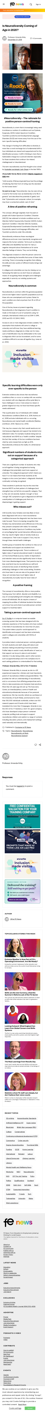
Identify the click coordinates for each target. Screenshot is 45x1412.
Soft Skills (27, 1185)
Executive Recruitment (11, 1290)
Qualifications (19, 1181)
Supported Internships (21, 1189)
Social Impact (8, 1277)
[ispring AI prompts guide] (22, 841)
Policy (32, 1176)
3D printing (10, 1118)
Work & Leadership (10, 1273)
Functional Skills (32, 1145)
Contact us (7, 1246)
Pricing (5, 1317)
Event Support (8, 1327)
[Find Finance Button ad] (22, 891)
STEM (8, 1189)
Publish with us (8, 1251)
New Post (6, 1354)
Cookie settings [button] (15, 1408)
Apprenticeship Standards (26, 1118)
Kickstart (21, 1154)
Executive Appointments (11, 1288)
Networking (7, 1381)
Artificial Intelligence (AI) (14, 1123)
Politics (8, 1181)
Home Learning (27, 1149)
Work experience (12, 1203)
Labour (30, 1154)
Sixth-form (17, 1185)
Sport (36, 1185)
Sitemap (6, 1257)
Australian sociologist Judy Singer (16, 169)
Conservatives (20, 1132)
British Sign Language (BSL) (26, 1127)
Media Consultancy (9, 1325)
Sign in (38, 4)
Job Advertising (8, 1323)
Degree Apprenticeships (15, 1145)
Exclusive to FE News (23, 727)
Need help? (7, 1364)
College (8, 1132)
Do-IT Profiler (7, 618)
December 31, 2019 (15, 40)
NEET (18, 1172)
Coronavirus (10, 1141)
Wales (31, 1198)
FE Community (8, 1248)
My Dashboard (8, 1356)
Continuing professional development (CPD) (21, 1136)
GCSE (17, 1149)
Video (5, 1340)
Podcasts (6, 1338)
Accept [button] (30, 1408)
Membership (7, 1362)
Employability (8, 1271)
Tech (29, 1194)
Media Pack (7, 1319)
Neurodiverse (28, 731)
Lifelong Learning (28, 1158)
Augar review (31, 1123)
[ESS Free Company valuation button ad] (22, 816)
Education (6, 1267)
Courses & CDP (8, 1379)
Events (5, 1358)
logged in (20, 786)
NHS (7, 1176)
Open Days (7, 1383)
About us (6, 1244)
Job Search (7, 1292)
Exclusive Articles (9, 1302)
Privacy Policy (8, 1255)
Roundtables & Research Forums (14, 1385)
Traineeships (10, 1198)
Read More (22, 1404)
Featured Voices (9, 1304)
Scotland (30, 1181)
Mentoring (9, 1172)
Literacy (9, 1163)
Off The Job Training (19, 1176)
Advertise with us (9, 1252)
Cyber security (23, 1141)
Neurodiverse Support (19, 736)
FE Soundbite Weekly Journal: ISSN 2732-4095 (19, 1306)
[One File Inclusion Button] (22, 371)
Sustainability (11, 1194)
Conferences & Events (11, 1377)
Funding (9, 1149)
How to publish (8, 1350)
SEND (8, 1185)
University (21, 1198)
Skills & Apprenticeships (11, 1275)
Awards (6, 1375)
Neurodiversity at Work (19, 733)
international (10, 1154)
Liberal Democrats (12, 1158)
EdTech (5, 1269)
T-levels (22, 1194)
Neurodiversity (16, 731)
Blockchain (10, 1127)
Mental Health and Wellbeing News (18, 1167)
